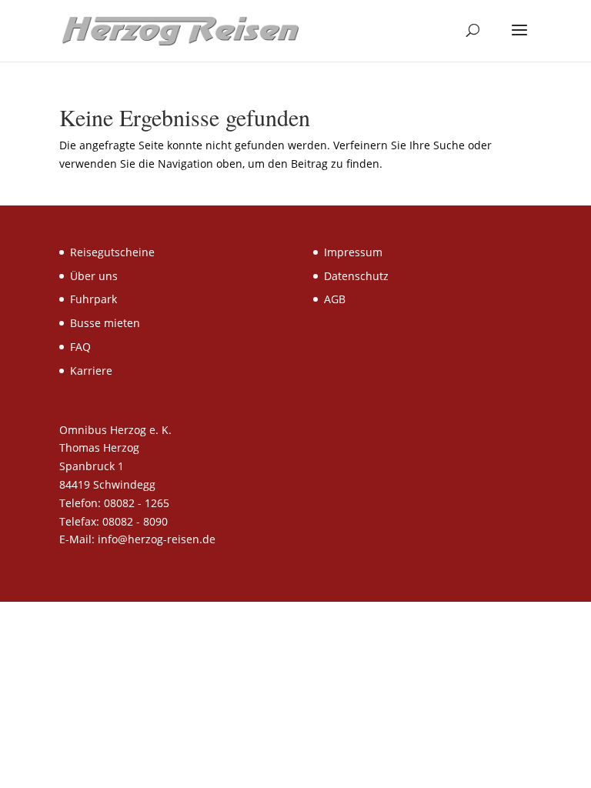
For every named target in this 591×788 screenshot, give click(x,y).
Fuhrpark (93, 299)
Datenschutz (356, 276)
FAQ (80, 346)
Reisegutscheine (112, 252)
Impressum (353, 252)
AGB (335, 299)
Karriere (91, 370)
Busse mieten (105, 323)
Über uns (94, 276)
